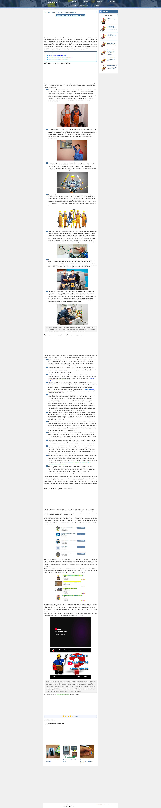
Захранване (99, 1)
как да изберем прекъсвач (74, 462)
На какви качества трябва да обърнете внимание (61, 57)
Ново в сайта (108, 15)
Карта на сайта (106, 804)
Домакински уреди (84, 5)
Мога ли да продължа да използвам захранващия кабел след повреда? (112, 67)
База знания (96, 5)
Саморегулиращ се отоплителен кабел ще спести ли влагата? (111, 36)
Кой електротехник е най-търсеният (57, 55)
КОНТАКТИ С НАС (99, 804)
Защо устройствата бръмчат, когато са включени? (111, 59)
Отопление (73, 5)
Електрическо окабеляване (74, 2)
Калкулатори (105, 11)
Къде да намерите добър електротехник (58, 59)
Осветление (112, 1)
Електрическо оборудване (87, 2)
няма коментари (75, 694)
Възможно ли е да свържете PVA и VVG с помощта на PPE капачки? (112, 28)
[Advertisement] (70, 25)
